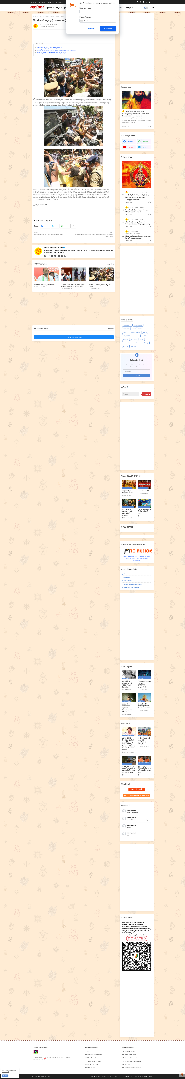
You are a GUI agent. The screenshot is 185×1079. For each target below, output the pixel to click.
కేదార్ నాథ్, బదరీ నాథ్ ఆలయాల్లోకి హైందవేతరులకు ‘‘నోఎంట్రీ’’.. (144, 741)
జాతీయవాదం (138, 343)
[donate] (62, 256)
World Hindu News (130, 1054)
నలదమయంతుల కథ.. (144, 491)
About (98, 1076)
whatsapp (145, 141)
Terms (150, 1076)
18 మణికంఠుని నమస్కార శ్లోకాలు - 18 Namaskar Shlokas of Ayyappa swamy (137, 223)
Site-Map (144, 1076)
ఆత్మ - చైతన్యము (127, 336)
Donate (103, 1076)
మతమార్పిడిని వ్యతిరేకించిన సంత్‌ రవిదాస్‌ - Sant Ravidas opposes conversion (135, 114)
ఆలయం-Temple (127, 343)
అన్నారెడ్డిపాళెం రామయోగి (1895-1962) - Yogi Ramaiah (127, 684)
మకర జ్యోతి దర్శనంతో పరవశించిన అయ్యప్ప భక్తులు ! (52, 52)
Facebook (46, 226)
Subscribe (108, 29)
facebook (130, 141)
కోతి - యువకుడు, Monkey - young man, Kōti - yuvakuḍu (127, 513)
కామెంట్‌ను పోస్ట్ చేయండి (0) (74, 337)
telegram (145, 147)
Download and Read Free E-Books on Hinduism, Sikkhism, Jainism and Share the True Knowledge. (136, 558)
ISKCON (127, 1064)
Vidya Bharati (91, 1057)
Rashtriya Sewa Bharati (94, 1054)
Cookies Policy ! (128, 1076)
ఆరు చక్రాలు (134, 339)
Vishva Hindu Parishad (94, 1061)
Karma (145, 332)
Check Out (5, 1072)
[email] (65, 256)
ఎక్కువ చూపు (110, 264)
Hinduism (126, 328)
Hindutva (140, 328)
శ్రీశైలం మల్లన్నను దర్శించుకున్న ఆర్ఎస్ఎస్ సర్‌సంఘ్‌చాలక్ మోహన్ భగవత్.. (144, 770)
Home (93, 1076)
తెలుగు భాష (133, 346)
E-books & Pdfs (128, 581)
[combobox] (84, 20)
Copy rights (59, 2)
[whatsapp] (140, 2)
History (125, 332)
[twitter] (55, 256)
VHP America (91, 1067)
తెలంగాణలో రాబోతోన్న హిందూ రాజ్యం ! (45, 284)
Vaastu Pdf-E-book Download (131, 588)
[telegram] (143, 2)
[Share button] (73, 226)
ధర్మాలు (58, 7)
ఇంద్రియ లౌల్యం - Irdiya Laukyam (127, 492)
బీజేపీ (42, 220)
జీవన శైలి (146, 343)
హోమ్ (34, 16)
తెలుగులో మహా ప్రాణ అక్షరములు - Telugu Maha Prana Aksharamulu (136, 211)
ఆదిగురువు (136, 336)
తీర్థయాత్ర (125, 346)
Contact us (42, 2)
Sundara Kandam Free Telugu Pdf (133, 584)
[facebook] (137, 2)
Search (146, 394)
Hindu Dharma (127, 325)
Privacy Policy (51, 2)
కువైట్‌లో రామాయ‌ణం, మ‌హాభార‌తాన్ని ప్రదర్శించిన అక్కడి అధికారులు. (56, 50)
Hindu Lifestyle (138, 325)
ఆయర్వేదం (125, 339)
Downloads (127, 577)
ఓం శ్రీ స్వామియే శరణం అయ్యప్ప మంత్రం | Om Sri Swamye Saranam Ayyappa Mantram (138, 197)
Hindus (134, 328)
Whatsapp (66, 226)
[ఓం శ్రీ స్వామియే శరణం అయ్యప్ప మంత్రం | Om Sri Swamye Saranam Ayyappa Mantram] (136, 174)
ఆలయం (119, 7)
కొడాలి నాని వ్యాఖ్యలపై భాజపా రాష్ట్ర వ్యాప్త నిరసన (51, 47)
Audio (125, 574)
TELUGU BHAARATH (53, 247)
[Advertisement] (85, 36)
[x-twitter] (146, 2)
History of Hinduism (135, 332)
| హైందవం (49, 7)
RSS (88, 1051)
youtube (130, 147)
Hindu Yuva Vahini (92, 1064)
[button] (153, 7)
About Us (34, 2)
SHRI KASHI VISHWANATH (133, 1061)
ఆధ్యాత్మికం (144, 336)
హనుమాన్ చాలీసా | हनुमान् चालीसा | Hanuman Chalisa (144, 706)
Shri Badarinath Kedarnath (133, 1067)
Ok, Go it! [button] (5, 1076)
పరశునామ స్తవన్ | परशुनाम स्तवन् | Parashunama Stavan (127, 708)
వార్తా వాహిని (40, 16)
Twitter (56, 226)
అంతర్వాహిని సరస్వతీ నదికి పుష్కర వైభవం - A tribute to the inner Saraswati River (128, 770)
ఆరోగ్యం (128, 7)
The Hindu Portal (130, 1051)
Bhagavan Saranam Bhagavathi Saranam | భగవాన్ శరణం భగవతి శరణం (138, 237)
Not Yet (91, 29)
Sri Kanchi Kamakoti (131, 1057)
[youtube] (149, 2)
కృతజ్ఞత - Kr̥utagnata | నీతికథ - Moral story (144, 512)
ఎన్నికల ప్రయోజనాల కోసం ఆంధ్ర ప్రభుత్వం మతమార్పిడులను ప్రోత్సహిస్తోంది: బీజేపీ (73, 285)
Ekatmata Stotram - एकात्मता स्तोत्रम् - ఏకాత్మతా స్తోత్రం (144, 684)
